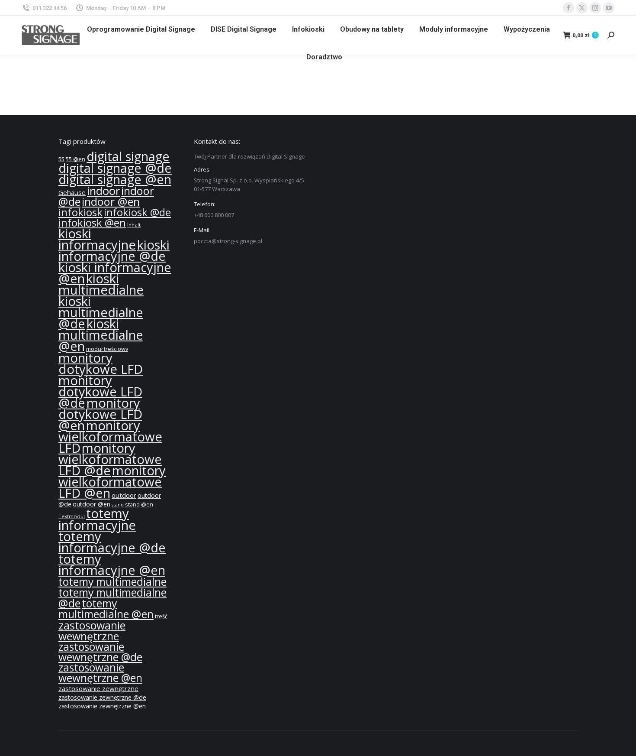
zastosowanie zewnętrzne (98, 688)
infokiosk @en (92, 223)
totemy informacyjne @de (112, 542)
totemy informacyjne (97, 519)
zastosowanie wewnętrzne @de (100, 651)
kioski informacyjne (97, 239)
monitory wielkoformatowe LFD (110, 437)
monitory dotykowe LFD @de (100, 392)
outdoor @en (91, 504)
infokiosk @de (137, 212)
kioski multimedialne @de (100, 312)
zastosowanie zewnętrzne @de (102, 697)
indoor (103, 190)
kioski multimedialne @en (100, 335)
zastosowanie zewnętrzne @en (102, 706)
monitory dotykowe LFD (100, 363)
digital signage (128, 156)
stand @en (139, 504)
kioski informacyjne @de (114, 250)
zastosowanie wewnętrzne (91, 630)
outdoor (124, 495)
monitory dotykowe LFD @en (100, 414)
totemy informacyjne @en (111, 564)
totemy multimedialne (112, 581)
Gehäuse (72, 192)
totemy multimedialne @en (106, 608)
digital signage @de (115, 168)
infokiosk (80, 212)
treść (161, 616)
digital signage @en (114, 179)
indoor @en (111, 201)
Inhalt (134, 224)
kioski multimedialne (101, 284)
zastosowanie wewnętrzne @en (100, 672)
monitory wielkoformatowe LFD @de (110, 459)
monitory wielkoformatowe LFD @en (112, 482)
